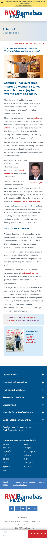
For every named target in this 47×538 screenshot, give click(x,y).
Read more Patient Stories (28, 43)
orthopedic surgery (30, 273)
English (6, 444)
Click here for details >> (23, 6)
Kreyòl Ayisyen (30, 451)
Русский (6, 466)
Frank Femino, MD (36, 183)
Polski (6, 463)
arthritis (7, 128)
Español (27, 466)
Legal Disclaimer (36, 521)
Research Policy (23, 525)
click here (23, 485)
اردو (4, 470)
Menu (5, 535)
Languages (26, 521)
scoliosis (36, 118)
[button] (37, 534)
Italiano (27, 455)
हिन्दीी (5, 455)
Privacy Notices (22, 518)
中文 (26, 459)
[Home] (23, 14)
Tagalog (7, 448)
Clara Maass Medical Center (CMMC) (27, 201)
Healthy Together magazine (30, 339)
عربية (26, 444)
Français (28, 448)
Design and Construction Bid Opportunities (17, 428)
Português (29, 463)
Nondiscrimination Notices (13, 521)
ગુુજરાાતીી (7, 451)
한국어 (6, 459)
